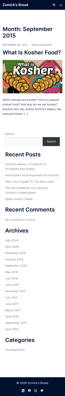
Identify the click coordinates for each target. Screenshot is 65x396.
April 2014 (12, 329)
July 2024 (11, 240)
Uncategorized (42, 45)
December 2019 (15, 253)
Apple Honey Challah (19, 199)
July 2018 (11, 278)
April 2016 (12, 316)
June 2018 (12, 284)
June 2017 (12, 304)
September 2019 (16, 265)
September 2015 (16, 323)
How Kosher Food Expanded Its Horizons (32, 175)
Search (9, 134)
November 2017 (15, 291)
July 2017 (11, 297)
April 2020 (12, 246)
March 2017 (12, 310)
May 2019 (11, 272)
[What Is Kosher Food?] (32, 76)
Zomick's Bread (15, 5)
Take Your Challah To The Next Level (29, 181)
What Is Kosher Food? (32, 52)
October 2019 (14, 259)
